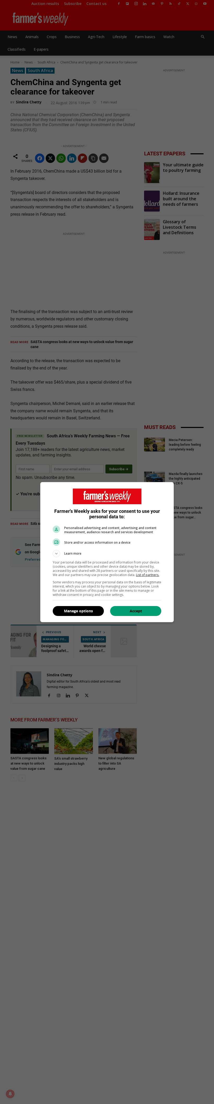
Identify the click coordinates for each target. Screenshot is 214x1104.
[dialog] (107, 552)
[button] (107, 553)
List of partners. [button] (147, 575)
